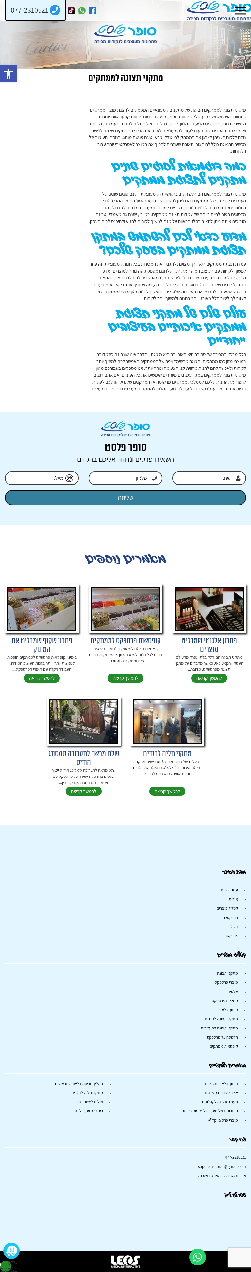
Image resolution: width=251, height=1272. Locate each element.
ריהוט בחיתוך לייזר (88, 1111)
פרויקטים (231, 917)
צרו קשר (231, 935)
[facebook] (92, 10)
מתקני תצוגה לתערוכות (219, 1028)
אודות (233, 899)
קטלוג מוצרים (227, 908)
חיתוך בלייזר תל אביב (221, 1083)
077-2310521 (235, 1157)
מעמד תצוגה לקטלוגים (220, 1102)
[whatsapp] (82, 10)
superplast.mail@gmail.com (222, 1166)
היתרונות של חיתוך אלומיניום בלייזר (210, 1111)
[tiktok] (71, 10)
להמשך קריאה (209, 678)
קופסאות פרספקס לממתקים (126, 641)
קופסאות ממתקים (224, 1046)
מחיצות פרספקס (225, 1000)
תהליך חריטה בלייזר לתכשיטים (79, 1083)
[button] (8, 73)
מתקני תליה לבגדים (167, 754)
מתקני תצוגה (227, 973)
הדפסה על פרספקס (222, 1037)
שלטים (233, 991)
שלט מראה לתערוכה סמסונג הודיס (83, 758)
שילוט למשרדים (90, 1102)
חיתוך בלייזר (228, 1010)
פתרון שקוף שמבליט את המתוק (41, 645)
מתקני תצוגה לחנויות (221, 1019)
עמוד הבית (229, 890)
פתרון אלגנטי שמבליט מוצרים (209, 645)
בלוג (234, 926)
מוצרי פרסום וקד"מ (223, 1120)
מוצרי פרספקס (226, 982)
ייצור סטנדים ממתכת (221, 1092)
